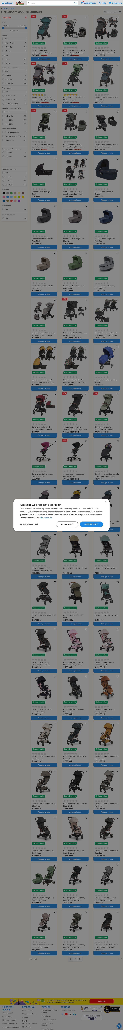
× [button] (106, 502)
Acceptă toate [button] (91, 524)
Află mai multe (46, 517)
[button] (29, 524)
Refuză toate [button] (67, 524)
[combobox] (52, 3)
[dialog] (61, 515)
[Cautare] (75, 3)
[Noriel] (20, 2)
